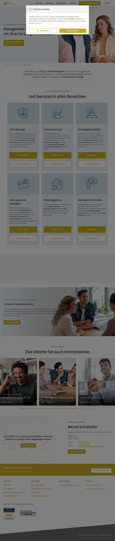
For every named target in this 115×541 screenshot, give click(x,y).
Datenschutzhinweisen (71, 21)
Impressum (38, 23)
